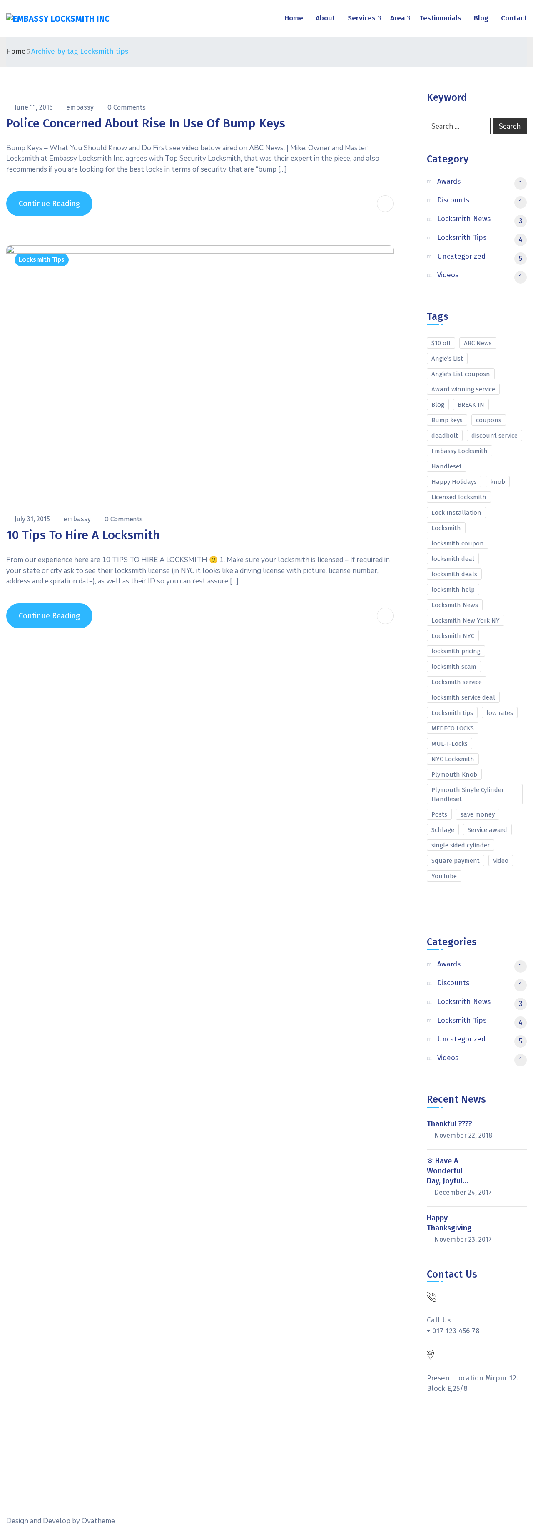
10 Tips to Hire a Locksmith (83, 535)
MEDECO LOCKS (452, 728)
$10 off (441, 343)
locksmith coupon (457, 543)
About (325, 18)
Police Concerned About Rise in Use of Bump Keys (145, 123)
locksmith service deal (463, 697)
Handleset (446, 466)
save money (478, 814)
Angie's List (447, 358)
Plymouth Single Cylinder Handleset (467, 794)
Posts (439, 814)
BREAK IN (471, 404)
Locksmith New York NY (465, 620)
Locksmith (446, 528)
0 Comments (126, 107)
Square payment (455, 860)
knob (497, 482)
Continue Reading (49, 203)
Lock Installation (456, 512)
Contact (514, 18)
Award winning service (463, 389)
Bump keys (447, 420)
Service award (487, 830)
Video (500, 860)
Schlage (442, 830)
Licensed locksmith (458, 497)
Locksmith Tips (42, 260)
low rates (499, 713)
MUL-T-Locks (449, 743)
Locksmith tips (452, 713)
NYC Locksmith (452, 759)
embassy (80, 107)
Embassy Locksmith (459, 451)
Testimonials (440, 18)
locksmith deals (454, 574)
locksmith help (453, 589)
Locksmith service (456, 682)
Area (397, 18)
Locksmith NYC (452, 636)
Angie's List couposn (460, 374)
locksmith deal (452, 559)
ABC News (478, 343)
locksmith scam (453, 666)
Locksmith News (454, 605)
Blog (481, 18)
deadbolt (444, 435)
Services (362, 18)
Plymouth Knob (454, 774)
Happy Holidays (454, 482)
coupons (488, 420)
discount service (494, 435)
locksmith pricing (456, 651)
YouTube (444, 876)
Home (293, 18)
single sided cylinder (460, 845)
